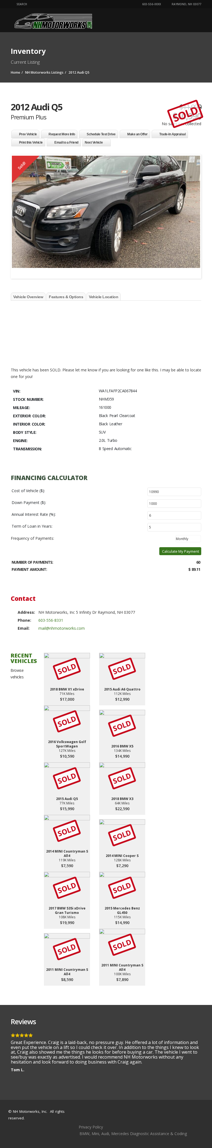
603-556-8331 (50, 620)
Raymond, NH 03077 (186, 4)
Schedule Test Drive (101, 134)
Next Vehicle (94, 142)
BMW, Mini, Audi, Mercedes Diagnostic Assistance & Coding (133, 1133)
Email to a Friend (66, 142)
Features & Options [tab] (66, 297)
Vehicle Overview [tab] (28, 297)
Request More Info (62, 134)
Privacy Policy (91, 1127)
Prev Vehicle (28, 134)
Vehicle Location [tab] (103, 297)
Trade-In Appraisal (172, 134)
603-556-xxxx (151, 4)
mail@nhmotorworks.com (61, 628)
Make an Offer (137, 134)
